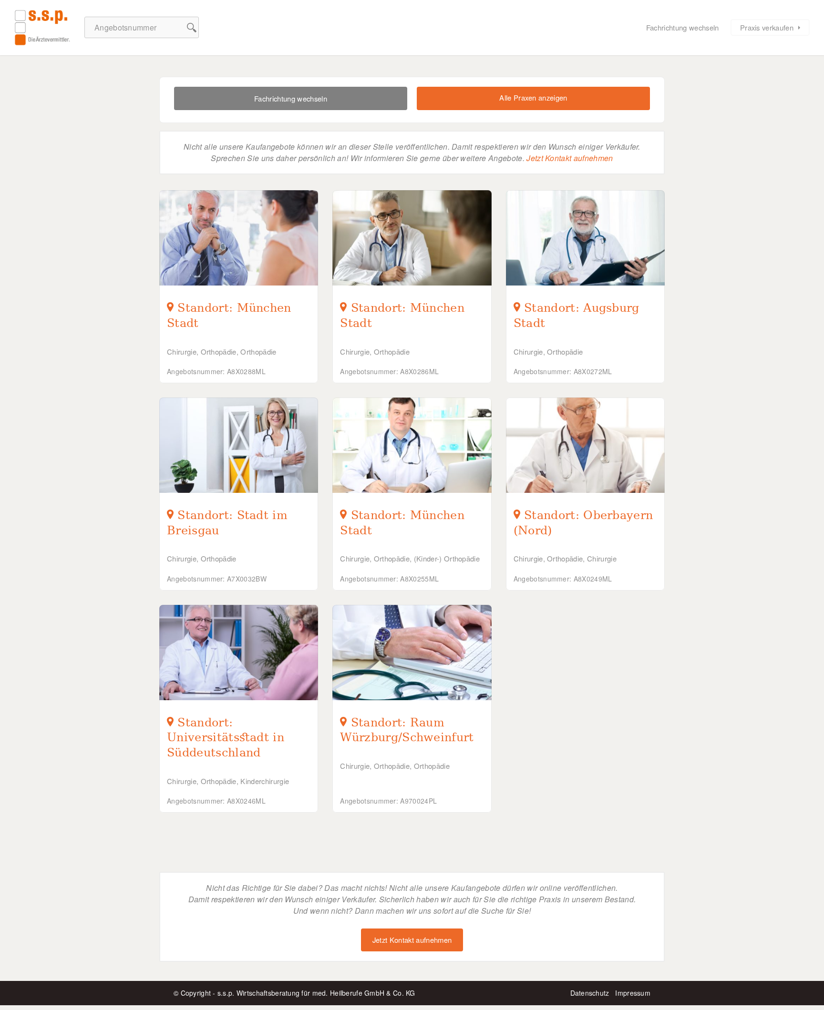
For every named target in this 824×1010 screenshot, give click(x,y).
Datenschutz (589, 993)
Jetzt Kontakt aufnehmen (569, 158)
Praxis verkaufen (766, 27)
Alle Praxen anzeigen (533, 97)
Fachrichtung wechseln (682, 27)
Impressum (632, 993)
